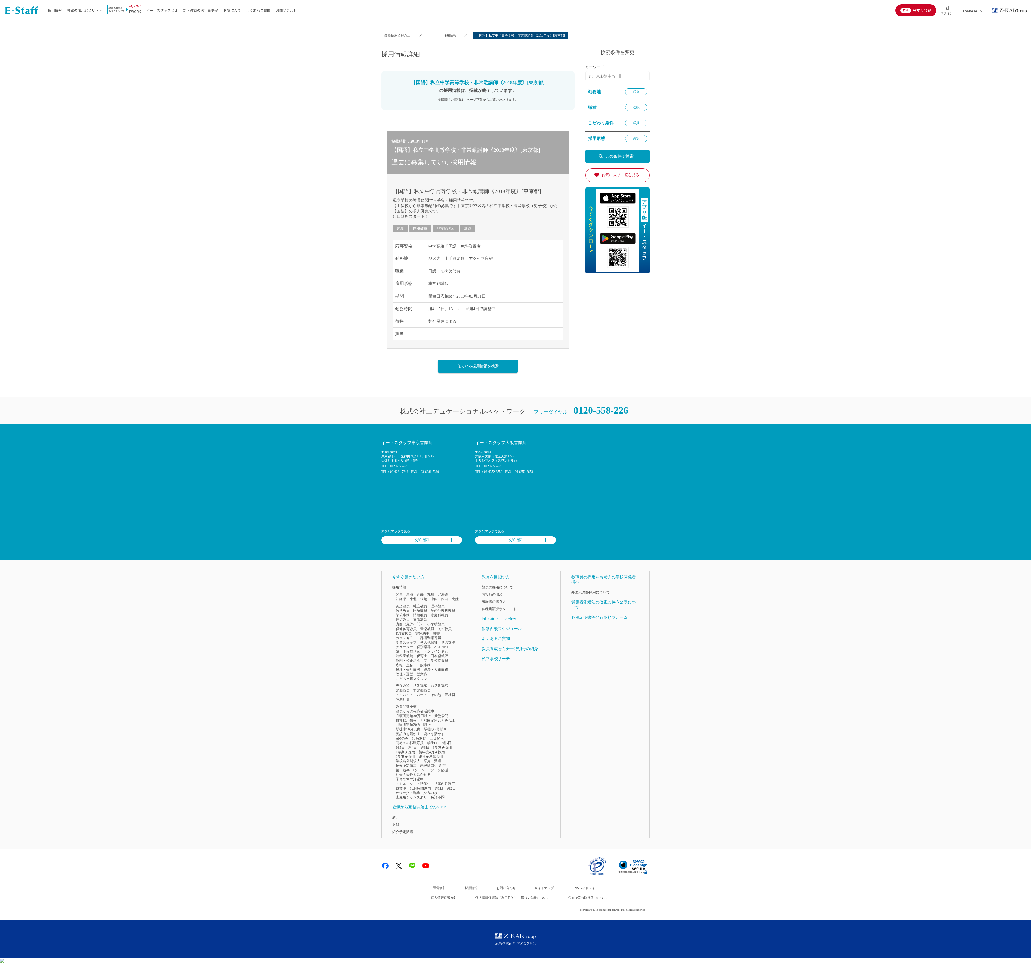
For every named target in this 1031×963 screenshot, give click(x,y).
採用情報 (55, 10)
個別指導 (424, 647)
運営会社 (439, 888)
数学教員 (403, 611)
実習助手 (422, 633)
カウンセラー (406, 638)
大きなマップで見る (395, 531)
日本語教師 (439, 656)
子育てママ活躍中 (410, 779)
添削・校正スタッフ (411, 660)
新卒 (442, 765)
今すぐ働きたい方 (408, 577)
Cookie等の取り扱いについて (589, 898)
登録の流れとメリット (84, 10)
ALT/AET (441, 647)
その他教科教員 (443, 611)
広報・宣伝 (404, 665)
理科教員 (438, 606)
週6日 (446, 743)
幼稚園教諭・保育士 (411, 656)
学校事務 (403, 615)
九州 (430, 594)
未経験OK (427, 765)
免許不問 (438, 797)
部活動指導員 (430, 638)
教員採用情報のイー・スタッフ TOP (397, 36)
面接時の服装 (492, 594)
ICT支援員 (404, 633)
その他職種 (429, 642)
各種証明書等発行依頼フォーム (599, 617)
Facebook (385, 866)
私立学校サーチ (496, 659)
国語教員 (420, 228)
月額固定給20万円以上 (413, 725)
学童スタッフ (406, 642)
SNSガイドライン (585, 888)
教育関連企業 (406, 707)
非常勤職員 (422, 690)
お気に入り (232, 10)
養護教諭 (420, 620)
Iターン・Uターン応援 (430, 770)
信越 (423, 599)
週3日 (424, 747)
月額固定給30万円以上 (413, 716)
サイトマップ (544, 888)
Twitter (399, 866)
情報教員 (420, 615)
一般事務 (424, 665)
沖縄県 (401, 599)
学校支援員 (439, 660)
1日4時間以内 (420, 788)
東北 (413, 599)
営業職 (422, 674)
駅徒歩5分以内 (435, 729)
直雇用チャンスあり (411, 797)
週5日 (400, 747)
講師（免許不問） (410, 624)
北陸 (455, 599)
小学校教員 (436, 624)
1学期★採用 (405, 752)
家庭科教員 (439, 615)
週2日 (451, 788)
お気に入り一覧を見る (620, 175)
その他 (436, 695)
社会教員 (420, 606)
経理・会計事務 (408, 670)
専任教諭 (403, 686)
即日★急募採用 (431, 757)
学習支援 (448, 642)
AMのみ (402, 738)
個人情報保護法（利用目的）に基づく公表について (512, 898)
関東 (400, 228)
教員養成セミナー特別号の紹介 (510, 649)
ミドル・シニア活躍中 (413, 784)
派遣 (467, 228)
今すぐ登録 (922, 10)
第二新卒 (403, 770)
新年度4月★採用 (432, 752)
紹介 (427, 761)
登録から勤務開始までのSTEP (419, 807)
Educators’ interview (499, 618)
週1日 (438, 788)
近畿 (420, 594)
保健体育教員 (406, 629)
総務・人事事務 (436, 670)
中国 (434, 599)
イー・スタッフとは (162, 10)
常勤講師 (420, 686)
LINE (412, 866)
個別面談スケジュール (502, 629)
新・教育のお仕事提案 (200, 10)
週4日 (412, 747)
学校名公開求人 (408, 761)
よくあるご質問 (258, 10)
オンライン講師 (436, 651)
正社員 (450, 695)
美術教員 (445, 629)
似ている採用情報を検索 (478, 366)
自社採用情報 (406, 720)
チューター (404, 647)
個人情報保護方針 (444, 898)
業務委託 (441, 716)
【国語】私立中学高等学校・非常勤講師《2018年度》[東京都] (467, 191)
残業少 (401, 788)
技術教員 (403, 620)
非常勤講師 (445, 228)
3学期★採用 (442, 747)
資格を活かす (434, 734)
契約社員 (403, 699)
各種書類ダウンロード (499, 609)
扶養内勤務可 (444, 784)
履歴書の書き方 (494, 602)
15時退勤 (419, 738)
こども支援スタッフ (411, 679)
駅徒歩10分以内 (408, 729)
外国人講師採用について (590, 592)
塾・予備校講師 (408, 651)
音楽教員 (427, 629)
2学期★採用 (405, 757)
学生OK (433, 743)
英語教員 (403, 606)
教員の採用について (497, 587)
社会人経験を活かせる (413, 775)
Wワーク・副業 (408, 793)
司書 (436, 633)
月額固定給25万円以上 (437, 720)
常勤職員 (403, 690)
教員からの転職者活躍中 (415, 711)
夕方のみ (430, 793)
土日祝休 (437, 738)
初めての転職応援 (410, 743)
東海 (409, 594)
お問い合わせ (286, 10)
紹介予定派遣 (406, 765)
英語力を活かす (408, 734)
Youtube (426, 866)
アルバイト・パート (411, 695)
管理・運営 (404, 674)
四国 (444, 599)
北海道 (443, 594)
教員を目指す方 (496, 577)
